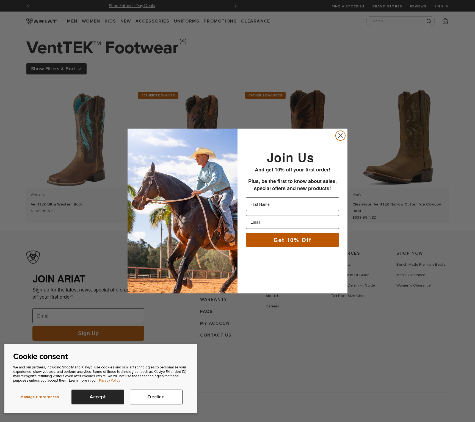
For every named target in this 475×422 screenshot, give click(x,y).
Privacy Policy (109, 380)
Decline (156, 397)
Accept (98, 397)
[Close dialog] (340, 135)
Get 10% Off (292, 240)
